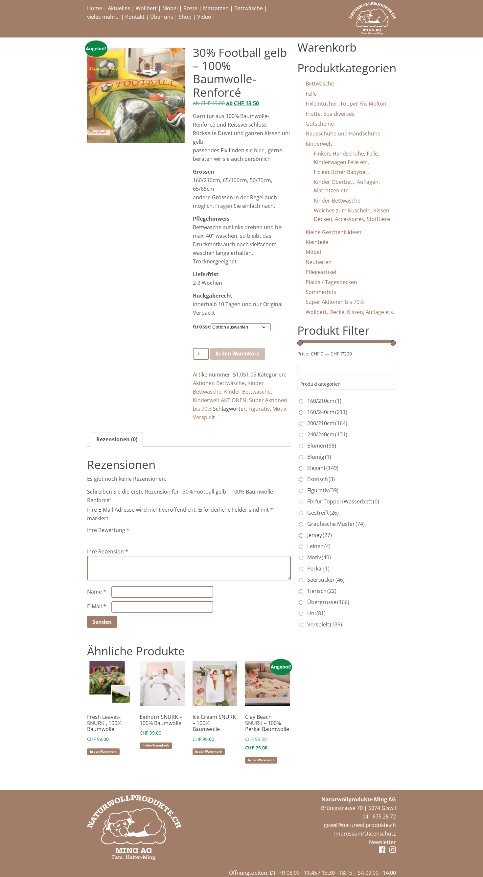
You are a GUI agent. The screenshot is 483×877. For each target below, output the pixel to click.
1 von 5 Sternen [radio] (91, 538)
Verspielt (204, 417)
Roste (190, 8)
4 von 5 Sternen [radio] (119, 538)
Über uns (161, 16)
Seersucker (326, 579)
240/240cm (327, 434)
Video (204, 16)
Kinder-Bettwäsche (247, 391)
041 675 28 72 (379, 816)
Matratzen (216, 8)
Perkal (318, 568)
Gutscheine (320, 123)
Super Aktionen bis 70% (335, 301)
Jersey (319, 535)
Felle (311, 93)
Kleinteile (317, 242)
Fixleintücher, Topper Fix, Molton (346, 103)
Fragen (223, 205)
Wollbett (146, 8)
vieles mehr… (103, 16)
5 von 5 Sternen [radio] (128, 538)
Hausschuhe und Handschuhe (343, 133)
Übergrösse (328, 602)
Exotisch (321, 479)
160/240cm (327, 412)
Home (94, 8)
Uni (316, 613)
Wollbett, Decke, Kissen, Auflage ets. (350, 312)
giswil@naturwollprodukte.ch (360, 825)
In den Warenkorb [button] (103, 752)
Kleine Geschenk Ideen (333, 232)
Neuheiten (319, 262)
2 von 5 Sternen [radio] (100, 538)
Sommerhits (321, 292)
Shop (185, 16)
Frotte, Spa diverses (330, 113)
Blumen (321, 445)
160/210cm (324, 400)
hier (259, 150)
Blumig (319, 456)
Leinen (319, 546)
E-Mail (96, 606)
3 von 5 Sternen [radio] (109, 538)
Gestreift (323, 512)
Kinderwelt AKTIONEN (219, 400)
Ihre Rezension (107, 551)
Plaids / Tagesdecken (331, 282)
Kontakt (135, 16)
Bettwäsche (248, 8)
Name (96, 591)
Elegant (322, 468)
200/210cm (327, 423)
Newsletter (382, 842)
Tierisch (321, 591)
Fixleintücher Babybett (341, 172)
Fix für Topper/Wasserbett (343, 501)
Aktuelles (119, 8)
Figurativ (259, 408)
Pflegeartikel (321, 272)
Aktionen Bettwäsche (219, 383)
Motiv (279, 408)
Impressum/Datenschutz (365, 833)
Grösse (202, 326)
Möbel (170, 8)
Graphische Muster (336, 523)
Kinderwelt (319, 143)
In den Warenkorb (238, 353)
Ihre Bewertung (108, 530)
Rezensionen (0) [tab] (116, 439)
